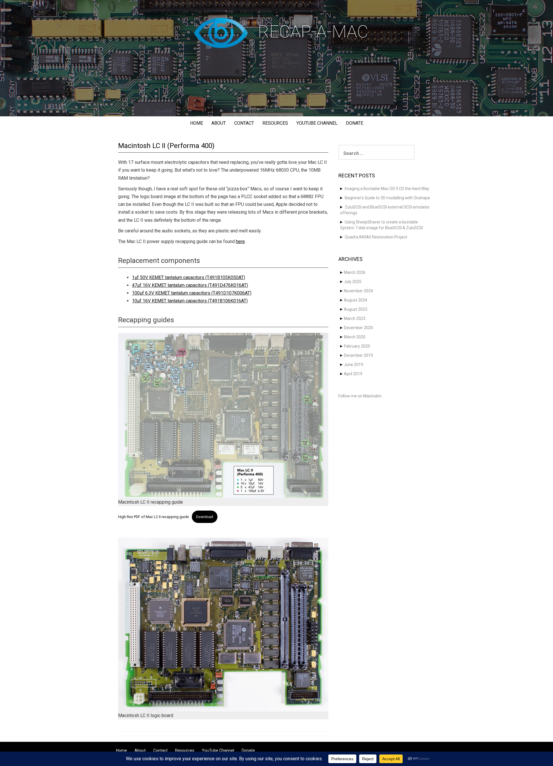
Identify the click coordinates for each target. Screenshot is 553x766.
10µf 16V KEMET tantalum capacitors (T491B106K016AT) (190, 301)
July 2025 (352, 281)
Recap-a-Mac (313, 31)
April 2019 (353, 373)
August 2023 (355, 309)
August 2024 (355, 300)
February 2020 (357, 346)
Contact (244, 123)
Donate (354, 123)
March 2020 (354, 337)
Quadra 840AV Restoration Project (376, 237)
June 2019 (353, 364)
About (218, 123)
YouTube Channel (317, 123)
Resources (275, 123)
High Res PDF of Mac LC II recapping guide (153, 517)
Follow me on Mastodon (360, 396)
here (240, 241)
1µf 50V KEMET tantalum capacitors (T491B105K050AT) (188, 277)
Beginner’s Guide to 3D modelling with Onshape (387, 198)
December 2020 (358, 327)
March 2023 (354, 318)
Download (204, 517)
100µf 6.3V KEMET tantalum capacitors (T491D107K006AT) (191, 293)
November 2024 (358, 291)
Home (196, 123)
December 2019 (358, 355)
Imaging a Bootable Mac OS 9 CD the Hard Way (387, 188)
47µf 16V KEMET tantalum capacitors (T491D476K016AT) (190, 285)
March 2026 (354, 272)
